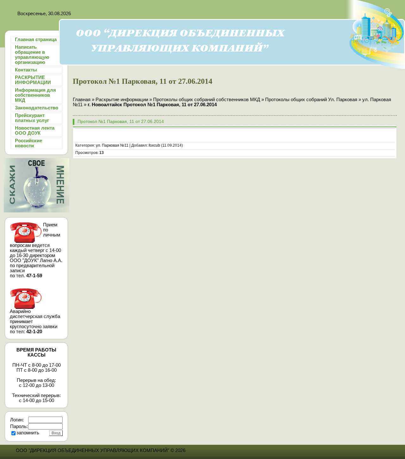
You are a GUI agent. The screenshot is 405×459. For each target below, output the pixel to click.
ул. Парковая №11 (112, 145)
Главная (81, 99)
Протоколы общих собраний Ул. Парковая (311, 99)
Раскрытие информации (122, 99)
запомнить (27, 432)
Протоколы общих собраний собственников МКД (206, 99)
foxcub (154, 145)
